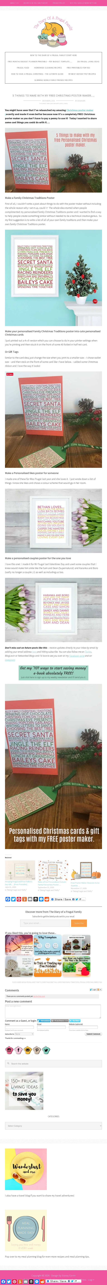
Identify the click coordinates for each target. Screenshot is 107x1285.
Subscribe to (10, 1034)
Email (39, 1024)
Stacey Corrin (69, 1275)
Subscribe (79, 923)
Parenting (98, 982)
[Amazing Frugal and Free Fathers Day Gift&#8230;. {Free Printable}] (20, 870)
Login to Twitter (74, 1020)
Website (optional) (76, 1024)
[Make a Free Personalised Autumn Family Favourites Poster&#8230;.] (53, 870)
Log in (91, 1279)
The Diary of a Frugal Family (53, 31)
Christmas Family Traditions (68, 982)
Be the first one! (39, 996)
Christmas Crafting (49, 982)
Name (7, 1024)
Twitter (88, 651)
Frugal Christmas (86, 982)
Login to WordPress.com (60, 1020)
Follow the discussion (99, 989)
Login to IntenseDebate (43, 1020)
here (34, 651)
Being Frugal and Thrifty (31, 982)
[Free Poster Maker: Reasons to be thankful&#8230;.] (86, 870)
